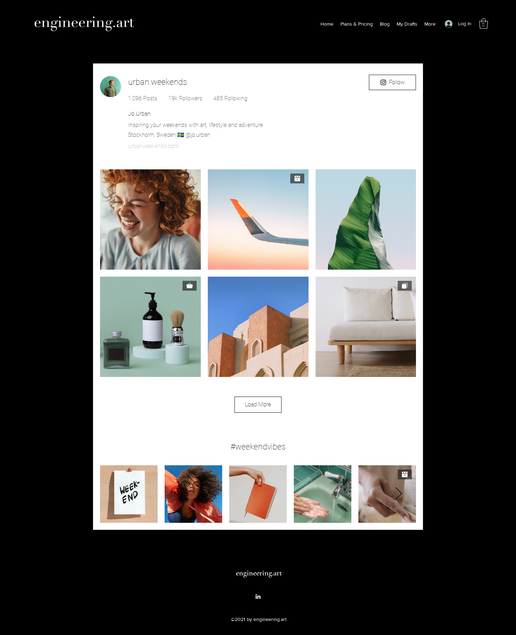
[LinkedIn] (258, 596)
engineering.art (259, 572)
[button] (483, 23)
